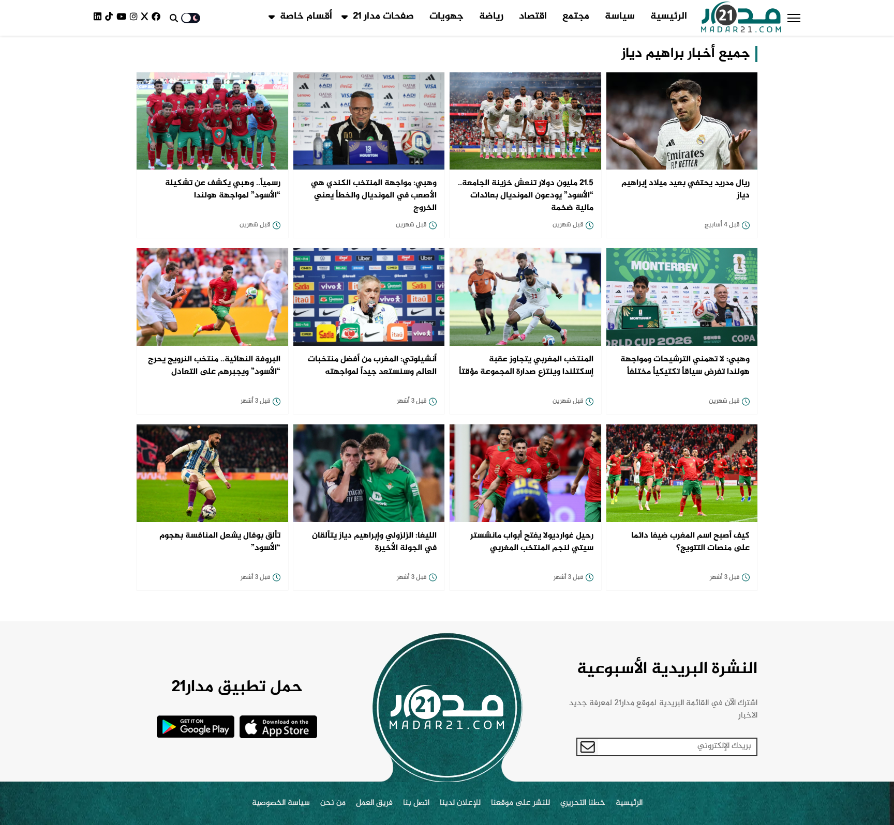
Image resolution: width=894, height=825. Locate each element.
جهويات (446, 16)
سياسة (620, 16)
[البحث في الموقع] (174, 18)
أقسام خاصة (306, 16)
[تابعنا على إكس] (146, 18)
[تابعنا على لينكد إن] (99, 18)
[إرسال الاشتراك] (587, 747)
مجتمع (575, 16)
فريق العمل (374, 803)
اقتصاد (533, 16)
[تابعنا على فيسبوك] (158, 18)
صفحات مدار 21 (383, 16)
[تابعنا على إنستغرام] (135, 18)
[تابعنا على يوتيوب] (123, 18)
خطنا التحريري (582, 803)
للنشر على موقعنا (520, 803)
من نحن (333, 803)
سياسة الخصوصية (281, 803)
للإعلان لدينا (460, 803)
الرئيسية (668, 16)
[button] (793, 18)
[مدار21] (741, 18)
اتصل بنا (416, 803)
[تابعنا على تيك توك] (110, 18)
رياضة (491, 16)
